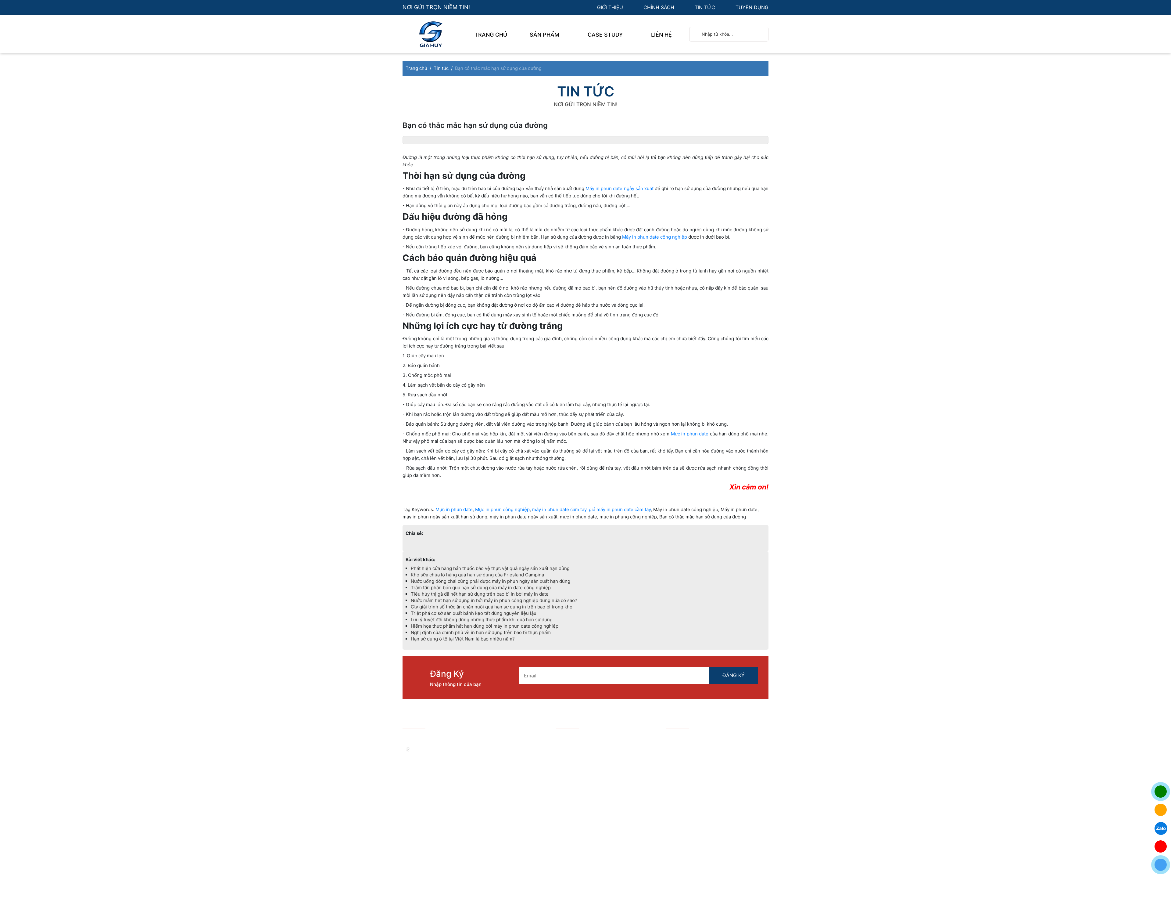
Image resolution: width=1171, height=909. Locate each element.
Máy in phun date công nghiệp (654, 237)
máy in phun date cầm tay (559, 509)
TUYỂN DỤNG (752, 7)
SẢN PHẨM (545, 34)
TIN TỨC (706, 7)
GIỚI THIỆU (611, 7)
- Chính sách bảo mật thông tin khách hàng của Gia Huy (599, 775)
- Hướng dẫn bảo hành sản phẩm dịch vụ (603, 747)
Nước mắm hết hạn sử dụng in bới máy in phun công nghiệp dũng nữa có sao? (494, 600)
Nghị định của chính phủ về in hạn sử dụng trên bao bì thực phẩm (481, 632)
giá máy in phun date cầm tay (620, 509)
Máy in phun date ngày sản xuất (620, 188)
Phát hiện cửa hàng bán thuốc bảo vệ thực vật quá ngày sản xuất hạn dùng (490, 568)
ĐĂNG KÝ (733, 675)
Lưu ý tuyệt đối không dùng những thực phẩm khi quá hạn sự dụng (482, 619)
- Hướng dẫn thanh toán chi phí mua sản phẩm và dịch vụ (602, 759)
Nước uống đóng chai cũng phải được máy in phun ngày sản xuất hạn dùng (490, 581)
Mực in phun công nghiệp (502, 509)
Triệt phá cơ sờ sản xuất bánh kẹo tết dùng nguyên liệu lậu (473, 613)
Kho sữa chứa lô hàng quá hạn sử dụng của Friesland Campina (477, 575)
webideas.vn (560, 868)
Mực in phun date (689, 434)
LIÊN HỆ (661, 34)
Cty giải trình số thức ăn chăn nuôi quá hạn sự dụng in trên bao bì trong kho (491, 607)
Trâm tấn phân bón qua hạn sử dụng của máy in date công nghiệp (481, 587)
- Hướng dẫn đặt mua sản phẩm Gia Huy (603, 737)
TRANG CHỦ (490, 34)
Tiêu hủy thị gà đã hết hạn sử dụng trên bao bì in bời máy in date (480, 594)
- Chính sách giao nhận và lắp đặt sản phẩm (599, 791)
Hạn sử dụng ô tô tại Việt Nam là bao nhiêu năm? (463, 639)
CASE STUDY (606, 34)
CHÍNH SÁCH (659, 7)
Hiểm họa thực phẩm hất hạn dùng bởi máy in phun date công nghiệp (484, 626)
